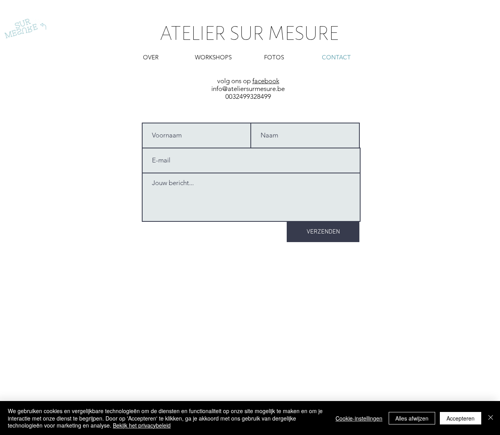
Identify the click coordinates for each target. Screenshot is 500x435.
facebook (265, 81)
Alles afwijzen (412, 418)
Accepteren (460, 418)
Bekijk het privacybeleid (142, 425)
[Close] (490, 418)
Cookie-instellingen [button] (359, 418)
